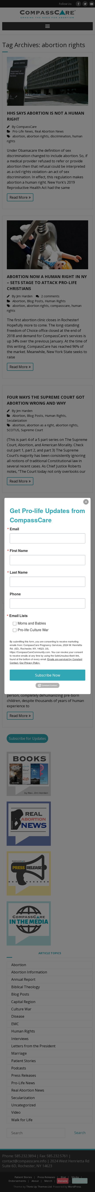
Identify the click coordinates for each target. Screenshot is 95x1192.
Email (14, 529)
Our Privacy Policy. (29, 662)
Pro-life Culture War (33, 629)
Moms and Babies (32, 623)
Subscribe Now (47, 675)
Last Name (19, 572)
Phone (15, 594)
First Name (19, 550)
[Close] (86, 502)
